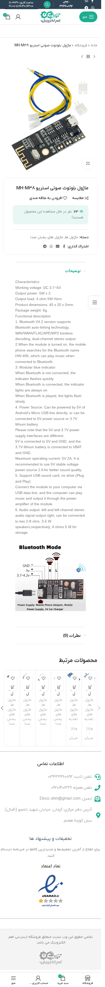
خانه (94, 45)
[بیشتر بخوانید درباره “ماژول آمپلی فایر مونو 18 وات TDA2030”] (43, 687)
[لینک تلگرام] (86, 8)
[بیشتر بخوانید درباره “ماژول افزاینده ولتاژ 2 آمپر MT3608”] (74, 687)
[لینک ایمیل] (57, 246)
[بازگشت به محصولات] (88, 56)
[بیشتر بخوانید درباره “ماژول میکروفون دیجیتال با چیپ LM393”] (59, 687)
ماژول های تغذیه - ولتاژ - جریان (88, 724)
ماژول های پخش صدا (46, 237)
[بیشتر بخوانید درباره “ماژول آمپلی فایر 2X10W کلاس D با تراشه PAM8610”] (12, 687)
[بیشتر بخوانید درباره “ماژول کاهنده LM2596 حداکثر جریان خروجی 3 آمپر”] (90, 687)
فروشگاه (81, 45)
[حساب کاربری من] (18, 17)
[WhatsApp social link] (93, 8)
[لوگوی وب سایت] (50, 16)
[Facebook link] (64, 246)
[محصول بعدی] (82, 56)
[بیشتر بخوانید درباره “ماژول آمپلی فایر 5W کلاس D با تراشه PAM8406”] (28, 687)
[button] (99, 708)
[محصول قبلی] (94, 56)
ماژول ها (71, 237)
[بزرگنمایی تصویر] (88, 163)
